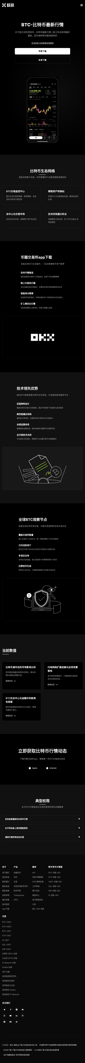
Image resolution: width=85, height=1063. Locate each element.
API (33, 872)
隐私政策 (5, 891)
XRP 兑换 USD (54, 891)
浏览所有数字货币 (21, 886)
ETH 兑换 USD (54, 877)
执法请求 (5, 904)
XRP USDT (6, 949)
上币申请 (35, 886)
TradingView (19, 895)
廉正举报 (5, 900)
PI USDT (5, 940)
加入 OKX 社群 (38, 909)
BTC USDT (6, 931)
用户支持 (35, 891)
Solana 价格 (7, 967)
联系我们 (5, 882)
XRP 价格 (6, 972)
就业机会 (5, 877)
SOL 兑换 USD (54, 886)
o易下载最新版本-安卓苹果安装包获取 (16, 1055)
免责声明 (5, 895)
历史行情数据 (37, 877)
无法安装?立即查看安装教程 (42, 43)
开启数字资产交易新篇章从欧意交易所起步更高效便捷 (58, 1045)
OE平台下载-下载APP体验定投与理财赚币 (17, 1050)
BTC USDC (6, 922)
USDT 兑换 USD (55, 882)
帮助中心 (35, 895)
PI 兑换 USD (53, 895)
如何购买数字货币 (9, 976)
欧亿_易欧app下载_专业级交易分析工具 (23, 1045)
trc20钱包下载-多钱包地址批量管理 (46, 1050)
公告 (34, 904)
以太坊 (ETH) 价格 (9, 958)
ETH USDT (6, 935)
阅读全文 (9, 681)
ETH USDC (6, 926)
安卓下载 (42, 60)
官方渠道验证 (37, 900)
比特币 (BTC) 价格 (9, 953)
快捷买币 (17, 872)
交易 (15, 882)
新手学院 (17, 891)
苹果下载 (42, 51)
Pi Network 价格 (9, 963)
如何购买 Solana (8, 990)
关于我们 (5, 872)
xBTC (16, 900)
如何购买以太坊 (8, 985)
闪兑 (15, 877)
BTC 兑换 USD (54, 872)
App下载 (5, 909)
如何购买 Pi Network (10, 994)
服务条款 (5, 886)
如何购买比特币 (8, 981)
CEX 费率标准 (37, 882)
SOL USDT (6, 944)
